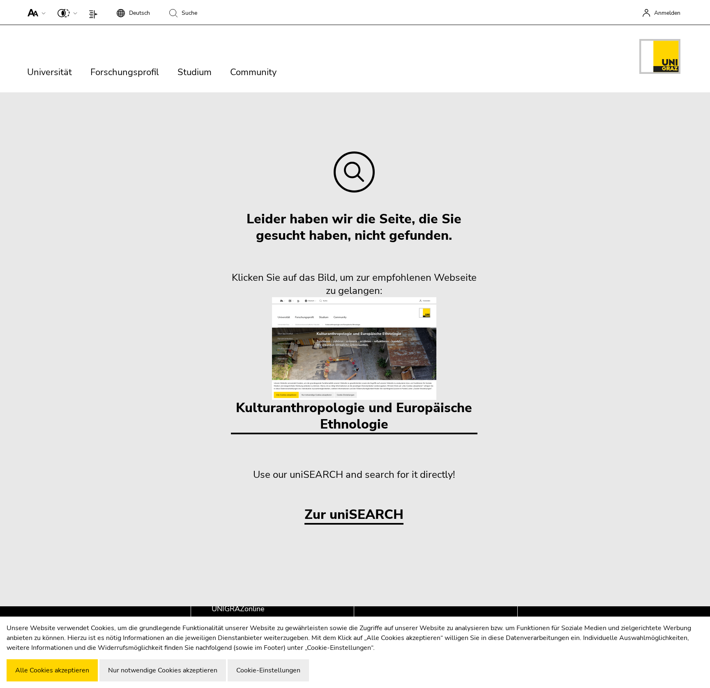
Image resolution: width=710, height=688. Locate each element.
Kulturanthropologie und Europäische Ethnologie (354, 416)
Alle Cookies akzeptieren (52, 670)
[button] (35, 12)
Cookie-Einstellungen (268, 670)
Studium (195, 72)
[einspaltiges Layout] (95, 12)
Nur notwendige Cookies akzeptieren (162, 670)
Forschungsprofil (124, 72)
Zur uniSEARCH (353, 515)
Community (253, 72)
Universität (49, 72)
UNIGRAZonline (238, 609)
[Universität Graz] (659, 58)
